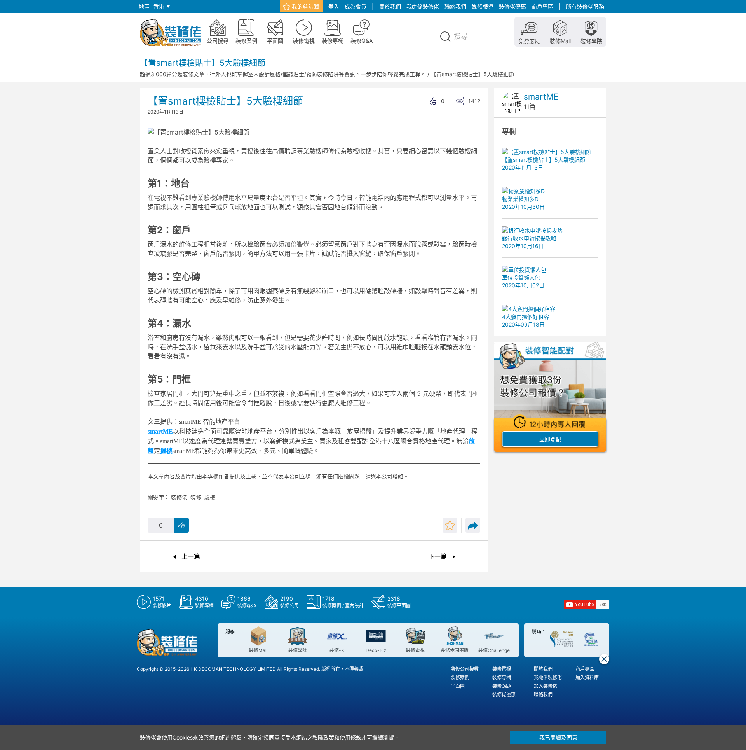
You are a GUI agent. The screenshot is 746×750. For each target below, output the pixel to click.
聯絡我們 (455, 6)
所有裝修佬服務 (585, 6)
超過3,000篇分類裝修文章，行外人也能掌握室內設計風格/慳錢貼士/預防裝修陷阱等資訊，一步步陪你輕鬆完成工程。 (283, 74)
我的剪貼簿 (305, 6)
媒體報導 (482, 6)
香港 (158, 6)
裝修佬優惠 (512, 6)
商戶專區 (542, 6)
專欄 (509, 131)
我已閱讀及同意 (558, 737)
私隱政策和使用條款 (336, 737)
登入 (333, 6)
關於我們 (390, 6)
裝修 (195, 497)
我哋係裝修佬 (422, 6)
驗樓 (209, 497)
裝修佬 (179, 497)
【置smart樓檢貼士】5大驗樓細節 (472, 74)
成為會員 (355, 6)
